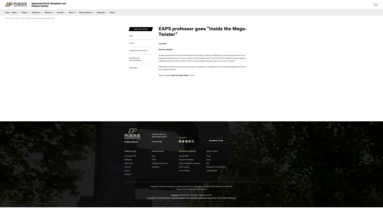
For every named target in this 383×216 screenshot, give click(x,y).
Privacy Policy (222, 198)
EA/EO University (163, 198)
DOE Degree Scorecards (207, 198)
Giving (112, 12)
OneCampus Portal (130, 156)
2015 (23, 18)
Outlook (126, 171)
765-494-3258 (157, 141)
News (12, 18)
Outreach (60, 12)
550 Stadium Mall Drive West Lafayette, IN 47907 (159, 135)
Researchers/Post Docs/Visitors (216, 167)
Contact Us (232, 198)
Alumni (71, 12)
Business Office (184, 156)
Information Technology (186, 159)
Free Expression (192, 198)
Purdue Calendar (184, 171)
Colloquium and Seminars (138, 50)
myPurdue (127, 174)
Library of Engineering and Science (189, 163)
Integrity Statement (178, 198)
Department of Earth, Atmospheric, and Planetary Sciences (49, 4)
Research (48, 12)
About (14, 12)
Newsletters (133, 67)
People (24, 12)
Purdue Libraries (184, 167)
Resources (101, 12)
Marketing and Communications (135, 59)
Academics (36, 12)
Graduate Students (212, 171)
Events (131, 43)
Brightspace (128, 159)
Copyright (174, 195)
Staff (207, 163)
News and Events (85, 12)
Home (7, 12)
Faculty (208, 159)
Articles (17, 18)
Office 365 (127, 167)
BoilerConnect (128, 163)
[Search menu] (375, 4)
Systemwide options (216, 141)
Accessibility (151, 198)
